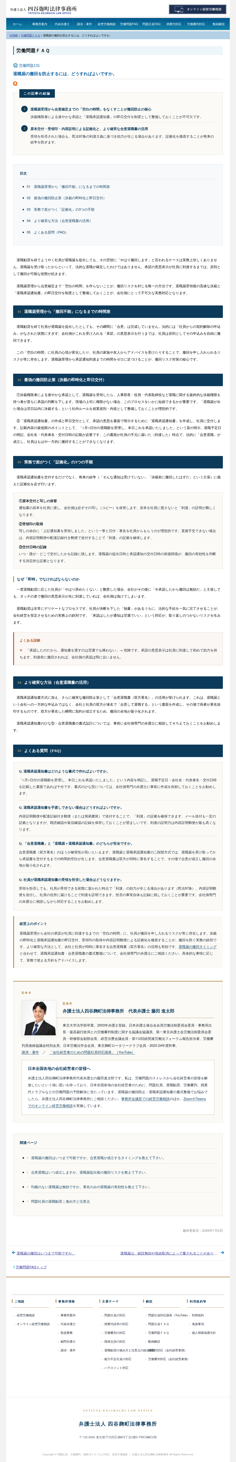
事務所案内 (39, 24)
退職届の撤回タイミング (198, 946)
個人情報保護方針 (204, 1332)
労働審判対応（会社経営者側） (169, 1359)
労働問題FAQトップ (31, 1266)
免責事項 (198, 1324)
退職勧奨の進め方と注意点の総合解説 (129, 1350)
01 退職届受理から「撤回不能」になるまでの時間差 (68, 186)
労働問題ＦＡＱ (33, 50)
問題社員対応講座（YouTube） (169, 1315)
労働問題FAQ (129, 24)
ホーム (17, 24)
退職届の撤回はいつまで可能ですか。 (46, 1253)
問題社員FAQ (151, 24)
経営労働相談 (107, 24)
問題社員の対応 (114, 1315)
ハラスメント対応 (116, 1367)
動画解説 (219, 24)
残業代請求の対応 (116, 1324)
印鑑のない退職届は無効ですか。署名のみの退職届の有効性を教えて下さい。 (91, 1186)
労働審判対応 (196, 24)
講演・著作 (84, 24)
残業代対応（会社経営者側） (167, 1350)
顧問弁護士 (68, 1341)
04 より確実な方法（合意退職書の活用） (60, 220)
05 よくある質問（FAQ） (47, 232)
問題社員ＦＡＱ (158, 1324)
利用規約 (198, 1315)
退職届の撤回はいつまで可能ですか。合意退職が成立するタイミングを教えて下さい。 (98, 1157)
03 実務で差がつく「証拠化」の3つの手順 (60, 209)
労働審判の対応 (114, 1332)
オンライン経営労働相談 (33, 1324)
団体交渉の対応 (114, 1341)
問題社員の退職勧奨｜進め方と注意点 (60, 1201)
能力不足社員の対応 (117, 1359)
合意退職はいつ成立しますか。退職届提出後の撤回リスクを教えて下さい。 (90, 1172)
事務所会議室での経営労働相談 (145, 1098)
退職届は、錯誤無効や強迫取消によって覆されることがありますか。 (173, 1253)
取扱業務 (67, 1332)
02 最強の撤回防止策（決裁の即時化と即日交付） (66, 197)
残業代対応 (173, 24)
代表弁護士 (62, 24)
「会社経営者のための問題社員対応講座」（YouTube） (92, 1052)
